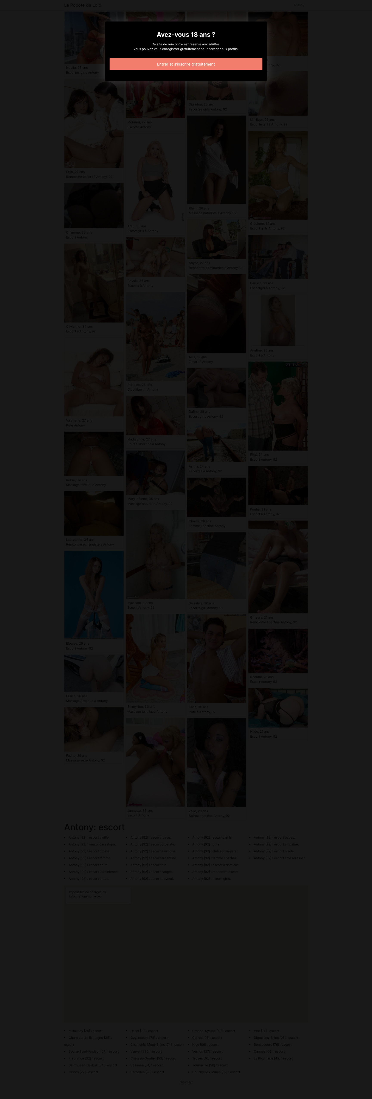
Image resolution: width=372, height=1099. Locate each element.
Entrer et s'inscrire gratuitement (186, 64)
